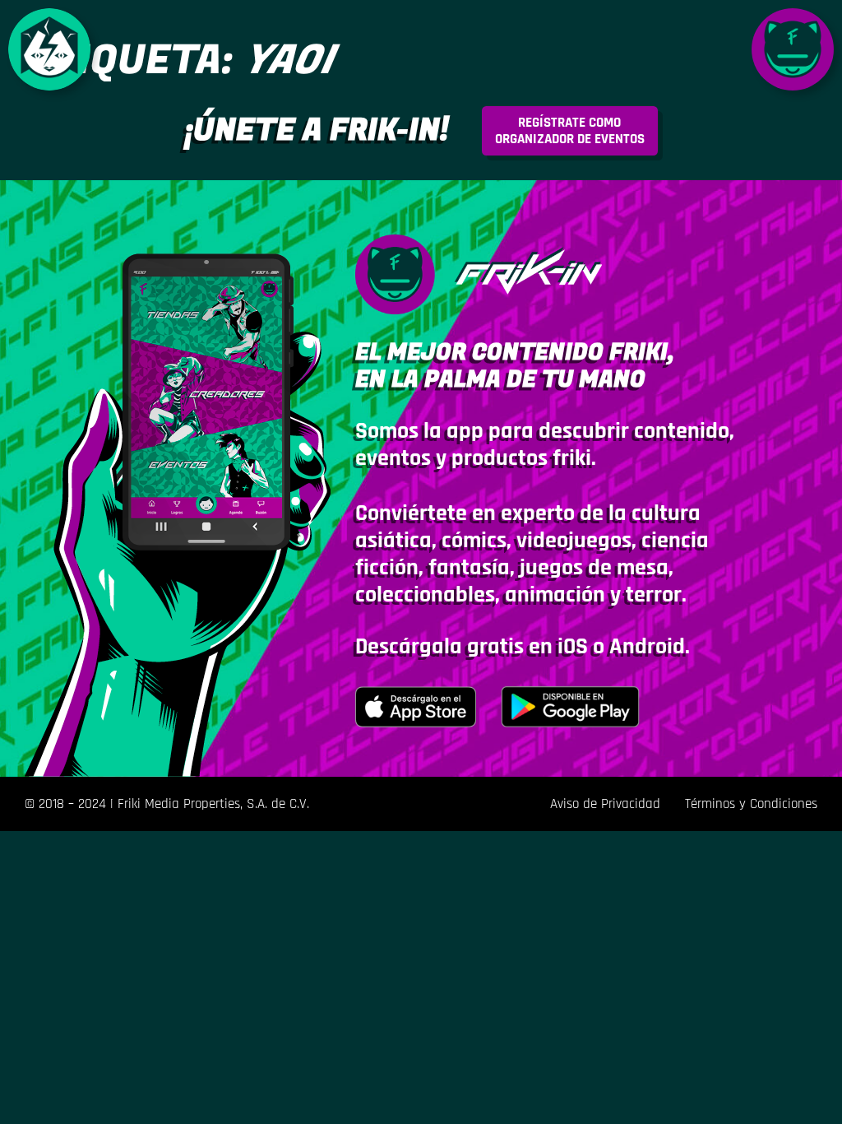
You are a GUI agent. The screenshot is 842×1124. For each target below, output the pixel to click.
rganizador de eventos (570, 131)
